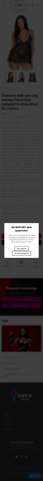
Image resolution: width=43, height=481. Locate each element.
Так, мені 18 (21, 249)
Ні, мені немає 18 (21, 253)
